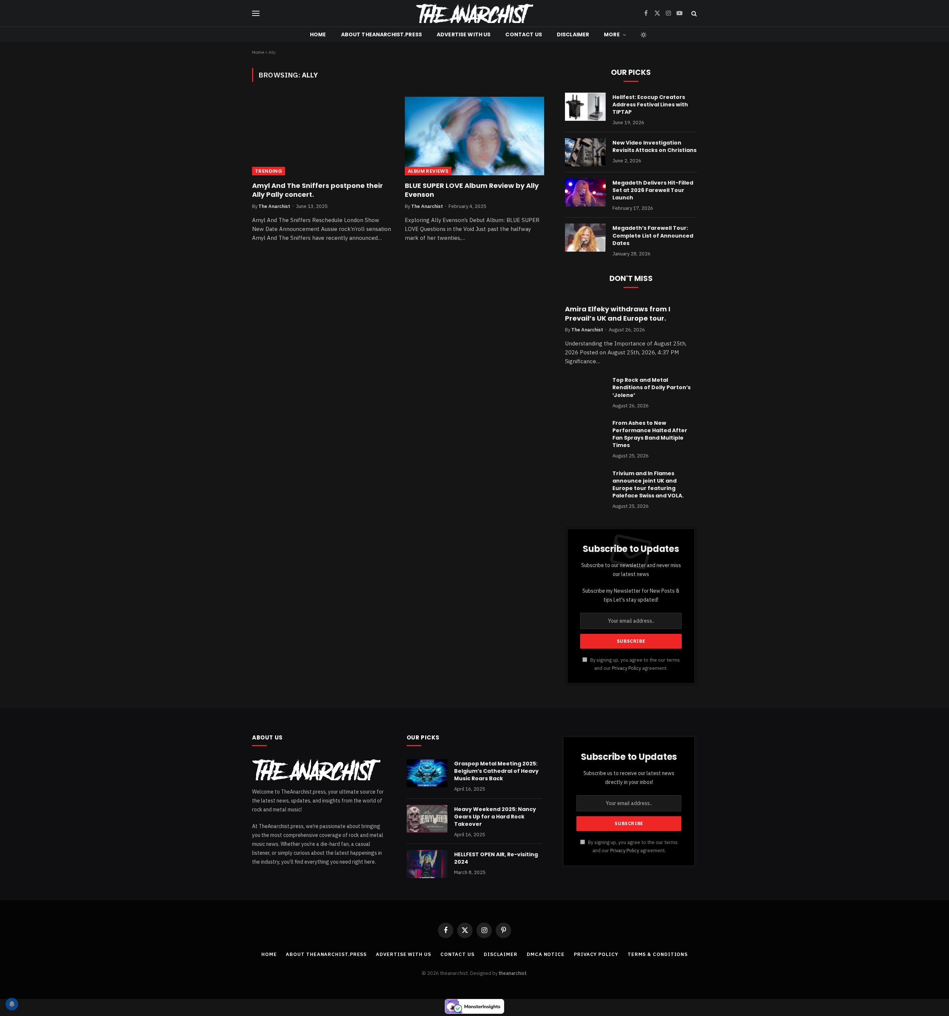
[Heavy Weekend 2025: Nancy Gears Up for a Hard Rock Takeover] (427, 819)
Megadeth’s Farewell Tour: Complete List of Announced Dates (652, 235)
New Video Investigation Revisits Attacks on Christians (654, 146)
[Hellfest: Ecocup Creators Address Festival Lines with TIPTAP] (585, 107)
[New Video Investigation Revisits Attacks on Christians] (585, 152)
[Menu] (255, 13)
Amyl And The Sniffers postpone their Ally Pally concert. (317, 190)
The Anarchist (274, 206)
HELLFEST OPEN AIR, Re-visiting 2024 (496, 858)
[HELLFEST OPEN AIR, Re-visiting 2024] (427, 864)
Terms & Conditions (658, 954)
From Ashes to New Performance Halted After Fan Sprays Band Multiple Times (649, 434)
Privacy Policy (626, 668)
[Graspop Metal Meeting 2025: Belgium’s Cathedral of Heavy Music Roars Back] (427, 773)
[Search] (693, 13)
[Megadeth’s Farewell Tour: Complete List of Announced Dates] (585, 238)
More (612, 34)
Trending (268, 171)
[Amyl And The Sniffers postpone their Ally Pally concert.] (321, 136)
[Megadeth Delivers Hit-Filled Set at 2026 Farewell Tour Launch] (585, 192)
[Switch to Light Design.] (643, 35)
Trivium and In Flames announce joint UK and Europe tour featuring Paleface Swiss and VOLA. (648, 484)
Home (318, 34)
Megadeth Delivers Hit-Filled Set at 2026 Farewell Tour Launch (652, 190)
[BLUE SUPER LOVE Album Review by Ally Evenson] (474, 136)
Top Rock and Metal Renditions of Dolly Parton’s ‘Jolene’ (651, 387)
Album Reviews (428, 171)
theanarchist (512, 973)
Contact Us (523, 34)
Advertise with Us (463, 34)
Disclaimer (573, 34)
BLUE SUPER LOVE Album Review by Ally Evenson (472, 190)
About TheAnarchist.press (381, 34)
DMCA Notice (546, 954)
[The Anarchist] (474, 13)
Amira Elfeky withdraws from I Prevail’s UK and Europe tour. (617, 313)
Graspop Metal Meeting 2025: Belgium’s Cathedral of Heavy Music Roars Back (496, 771)
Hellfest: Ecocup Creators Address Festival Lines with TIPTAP (650, 104)
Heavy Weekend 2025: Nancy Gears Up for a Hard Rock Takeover (495, 816)
